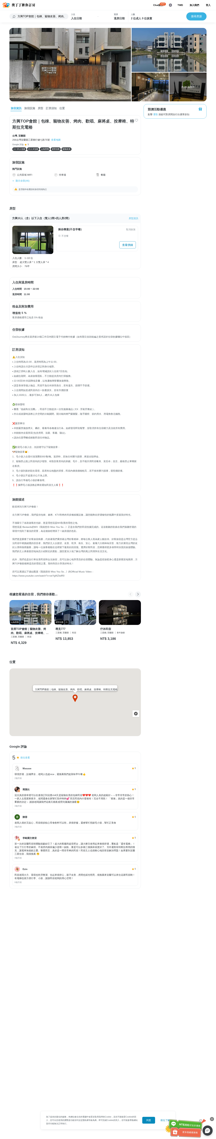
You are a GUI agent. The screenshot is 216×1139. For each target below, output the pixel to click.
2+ (67, 622)
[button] (138, 594)
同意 (148, 1120)
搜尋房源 (196, 16)
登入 (208, 5)
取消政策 (131, 229)
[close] (212, 1119)
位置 (62, 108)
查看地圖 (56, 139)
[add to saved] (136, 120)
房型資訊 (133, 218)
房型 (40, 108)
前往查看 (25, 757)
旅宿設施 (29, 108)
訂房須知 (51, 108)
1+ (22, 622)
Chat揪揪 (158, 5)
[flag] (170, 5)
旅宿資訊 (16, 108)
